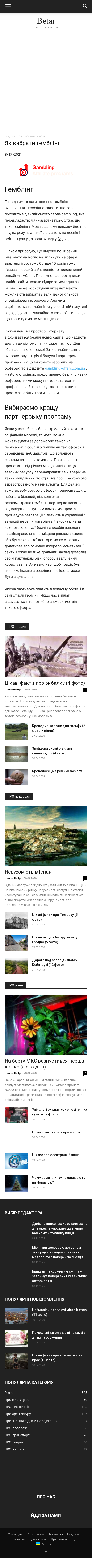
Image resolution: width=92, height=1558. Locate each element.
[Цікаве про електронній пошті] (16, 1161)
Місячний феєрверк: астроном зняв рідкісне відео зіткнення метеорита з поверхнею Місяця (57, 1252)
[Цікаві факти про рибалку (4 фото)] (46, 656)
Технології (56, 1534)
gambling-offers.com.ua (65, 368)
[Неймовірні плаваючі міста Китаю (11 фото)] (16, 1316)
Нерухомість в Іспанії (29, 872)
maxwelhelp (13, 689)
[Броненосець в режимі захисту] (16, 777)
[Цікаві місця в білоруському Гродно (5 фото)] (16, 943)
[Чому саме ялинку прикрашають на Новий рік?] (16, 1183)
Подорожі (73, 1534)
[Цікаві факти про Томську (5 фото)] (16, 920)
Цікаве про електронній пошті (56, 1155)
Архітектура (36, 1534)
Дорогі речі (38, 1539)
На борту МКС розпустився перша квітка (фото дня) (44, 1064)
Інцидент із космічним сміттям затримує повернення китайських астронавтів (59, 1276)
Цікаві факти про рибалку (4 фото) (45, 683)
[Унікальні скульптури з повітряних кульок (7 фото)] (16, 1115)
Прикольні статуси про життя (56, 1132)
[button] (8, 6)
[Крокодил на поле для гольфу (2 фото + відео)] (16, 731)
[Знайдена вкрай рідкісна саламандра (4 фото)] (16, 754)
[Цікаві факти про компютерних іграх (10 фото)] (16, 1361)
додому (10, 136)
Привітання (59, 1539)
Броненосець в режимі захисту (57, 771)
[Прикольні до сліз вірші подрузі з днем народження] (16, 1338)
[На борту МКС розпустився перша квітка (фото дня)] (46, 1025)
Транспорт (19, 1539)
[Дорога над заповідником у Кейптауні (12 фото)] (16, 966)
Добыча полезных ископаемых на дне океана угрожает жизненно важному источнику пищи (59, 1228)
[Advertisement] (46, 82)
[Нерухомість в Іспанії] (46, 836)
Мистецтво (15, 1534)
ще (74, 1539)
